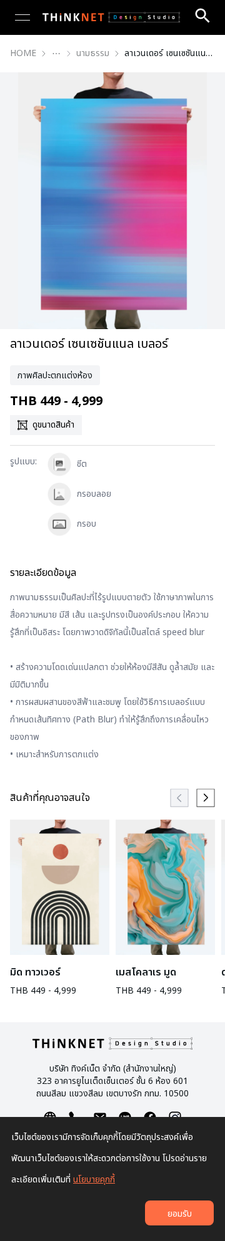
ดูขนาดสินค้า (53, 424)
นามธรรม (92, 53)
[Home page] (111, 17)
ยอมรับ (180, 1213)
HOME (23, 53)
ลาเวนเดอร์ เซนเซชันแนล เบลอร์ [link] (169, 53)
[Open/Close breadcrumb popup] (56, 54)
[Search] (202, 15)
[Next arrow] (205, 797)
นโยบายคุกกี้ (94, 1179)
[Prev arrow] (179, 797)
